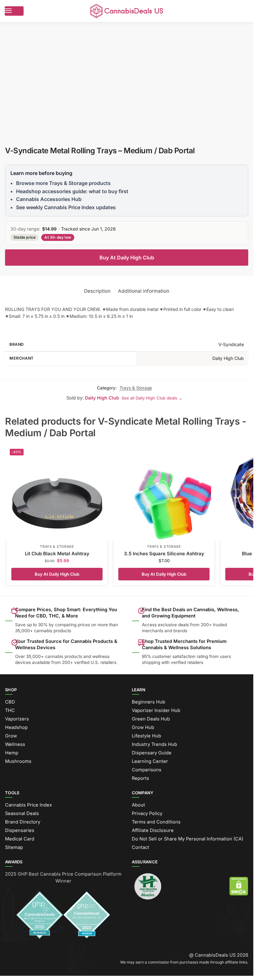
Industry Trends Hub (154, 744)
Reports (140, 778)
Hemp (11, 753)
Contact (140, 847)
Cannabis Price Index (28, 805)
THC (10, 710)
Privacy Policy (147, 813)
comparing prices (72, 624)
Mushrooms (18, 761)
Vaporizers (17, 719)
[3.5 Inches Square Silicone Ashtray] (164, 493)
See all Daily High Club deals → (151, 397)
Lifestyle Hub (146, 736)
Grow (11, 736)
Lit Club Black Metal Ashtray (57, 554)
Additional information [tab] (143, 291)
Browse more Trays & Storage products (63, 183)
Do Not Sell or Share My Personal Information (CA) (187, 839)
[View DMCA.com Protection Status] (238, 886)
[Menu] (14, 11)
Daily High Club (102, 397)
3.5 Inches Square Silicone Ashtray (164, 554)
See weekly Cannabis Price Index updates (66, 207)
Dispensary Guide (151, 753)
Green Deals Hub (151, 719)
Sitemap (14, 847)
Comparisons (146, 770)
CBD (10, 702)
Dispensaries (19, 830)
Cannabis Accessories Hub (48, 199)
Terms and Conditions (156, 822)
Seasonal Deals (22, 813)
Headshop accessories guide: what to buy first (72, 191)
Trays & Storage (136, 387)
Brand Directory (22, 822)
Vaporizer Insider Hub (156, 710)
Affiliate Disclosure (153, 830)
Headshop (16, 727)
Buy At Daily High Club (126, 257)
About (138, 805)
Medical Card (19, 839)
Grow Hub (143, 727)
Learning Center (150, 761)
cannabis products (63, 656)
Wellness (15, 744)
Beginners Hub (148, 702)
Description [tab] (97, 291)
